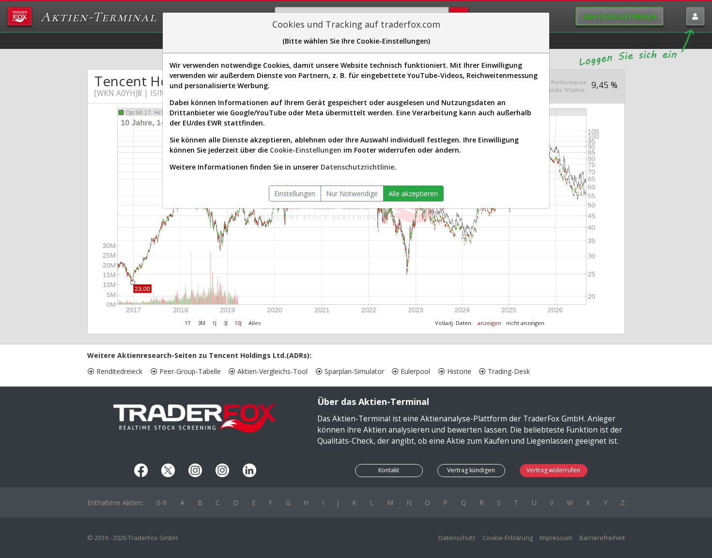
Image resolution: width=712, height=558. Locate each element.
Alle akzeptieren (413, 193)
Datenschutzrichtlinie (357, 166)
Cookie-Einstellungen (305, 150)
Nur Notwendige (352, 193)
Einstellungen (294, 193)
